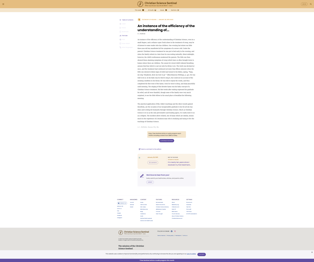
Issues (141, 202)
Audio (141, 216)
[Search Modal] (311, 4)
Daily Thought (159, 213)
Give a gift (188, 209)
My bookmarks (159, 202)
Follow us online (163, 231)
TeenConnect (143, 204)
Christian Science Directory (162, 206)
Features (159, 199)
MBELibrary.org (175, 204)
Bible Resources (144, 209)
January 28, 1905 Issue (165, 20)
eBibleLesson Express (161, 209)
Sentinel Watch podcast (146, 218)
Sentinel (132, 204)
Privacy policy (170, 235)
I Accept (201, 254)
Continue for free (166, 141)
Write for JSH (120, 206)
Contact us (123, 203)
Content (143, 199)
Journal (132, 202)
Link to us (119, 208)
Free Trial (188, 206)
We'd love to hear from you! (157, 175)
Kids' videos (143, 206)
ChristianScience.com (177, 218)
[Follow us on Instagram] (175, 231)
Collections (143, 213)
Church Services (176, 213)
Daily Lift (174, 209)
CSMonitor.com (175, 206)
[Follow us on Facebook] (172, 231)
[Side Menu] (3, 4)
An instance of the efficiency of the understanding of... (166, 28)
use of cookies (191, 254)
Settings (189, 199)
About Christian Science (177, 216)
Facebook (119, 215)
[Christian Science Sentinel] (157, 4)
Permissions (178, 235)
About (173, 202)
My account (189, 202)
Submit (150, 182)
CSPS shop (189, 211)
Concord (158, 211)
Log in (304, 4)
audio (146, 220)
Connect (120, 199)
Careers (119, 213)
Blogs (141, 211)
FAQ (118, 210)
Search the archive (160, 204)
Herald (131, 206)
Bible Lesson (175, 211)
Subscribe (188, 204)
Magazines (133, 199)
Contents (154, 162)
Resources (175, 199)
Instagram (119, 217)
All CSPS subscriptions (191, 213)
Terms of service (161, 235)
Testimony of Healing (149, 20)
